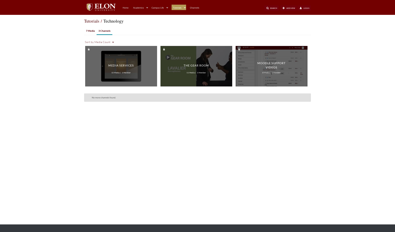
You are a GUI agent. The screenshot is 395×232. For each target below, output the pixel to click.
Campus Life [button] (158, 7)
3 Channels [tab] (104, 30)
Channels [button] (194, 7)
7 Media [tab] (90, 30)
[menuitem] (128, 7)
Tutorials (91, 21)
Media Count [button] (97, 42)
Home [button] (126, 7)
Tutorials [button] (177, 7)
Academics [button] (138, 7)
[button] (271, 8)
